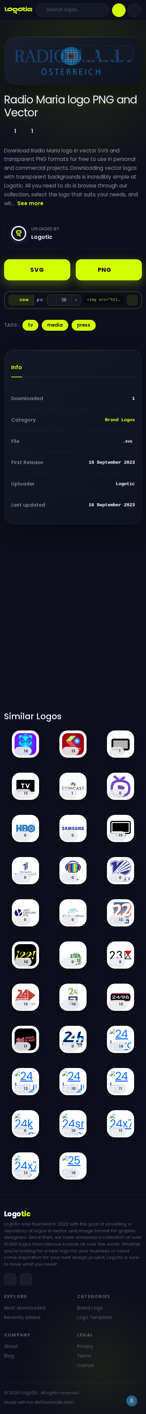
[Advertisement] (73, 622)
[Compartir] (88, 53)
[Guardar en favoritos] (125, 53)
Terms (84, 1356)
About (11, 1346)
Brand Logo (90, 1308)
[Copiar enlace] (107, 53)
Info (16, 367)
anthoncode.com (54, 1402)
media (55, 325)
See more (30, 203)
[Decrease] (51, 300)
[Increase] (76, 300)
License (85, 1365)
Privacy (85, 1346)
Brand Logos (120, 420)
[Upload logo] (119, 10)
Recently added (22, 1317)
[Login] (134, 10)
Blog (9, 1356)
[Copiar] (132, 300)
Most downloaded (24, 1308)
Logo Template (94, 1317)
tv (30, 325)
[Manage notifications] (131, 1400)
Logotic (29, 1393)
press (83, 325)
